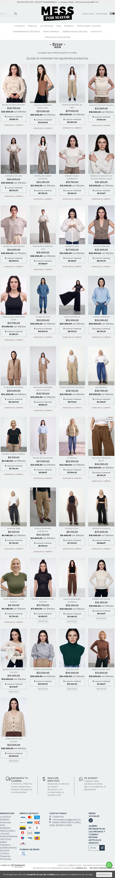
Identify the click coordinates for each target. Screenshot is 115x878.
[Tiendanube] (13, 867)
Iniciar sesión (101, 14)
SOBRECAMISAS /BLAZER (75, 31)
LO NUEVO (19, 26)
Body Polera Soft (101, 669)
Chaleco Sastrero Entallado (43, 106)
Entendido (104, 875)
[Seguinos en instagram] (91, 820)
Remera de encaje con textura (43, 600)
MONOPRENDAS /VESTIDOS (26, 31)
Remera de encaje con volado (14, 670)
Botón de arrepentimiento (102, 868)
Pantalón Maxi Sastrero (72, 387)
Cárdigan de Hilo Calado (13, 740)
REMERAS (69, 26)
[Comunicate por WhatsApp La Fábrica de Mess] (109, 865)
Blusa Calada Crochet (13, 105)
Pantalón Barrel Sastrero (72, 600)
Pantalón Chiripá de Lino (43, 247)
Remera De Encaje (101, 599)
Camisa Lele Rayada (42, 669)
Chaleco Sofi (72, 669)
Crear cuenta (88, 14)
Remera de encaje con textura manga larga (101, 177)
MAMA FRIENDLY (51, 31)
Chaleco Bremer (101, 246)
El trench (72, 458)
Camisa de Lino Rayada (14, 246)
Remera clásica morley (13, 454)
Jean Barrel (101, 387)
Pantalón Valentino (43, 458)
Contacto (96, 31)
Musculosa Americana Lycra (14, 318)
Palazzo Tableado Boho (101, 459)
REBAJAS (32, 26)
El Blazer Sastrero (13, 387)
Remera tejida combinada (72, 177)
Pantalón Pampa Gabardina (43, 529)
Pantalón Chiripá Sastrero (42, 177)
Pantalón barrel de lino (72, 106)
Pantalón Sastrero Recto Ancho (43, 388)
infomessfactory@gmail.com (67, 819)
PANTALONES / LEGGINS (89, 26)
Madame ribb (13, 528)
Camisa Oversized (101, 317)
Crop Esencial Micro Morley (13, 600)
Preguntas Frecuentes (57, 37)
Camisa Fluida (72, 246)
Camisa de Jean (43, 317)
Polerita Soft (72, 528)
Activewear (46, 26)
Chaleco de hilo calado (101, 105)
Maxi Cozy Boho (72, 317)
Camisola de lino (13, 176)
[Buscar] (15, 13)
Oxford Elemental (101, 528)
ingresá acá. (81, 868)
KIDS (59, 26)
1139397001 (58, 817)
